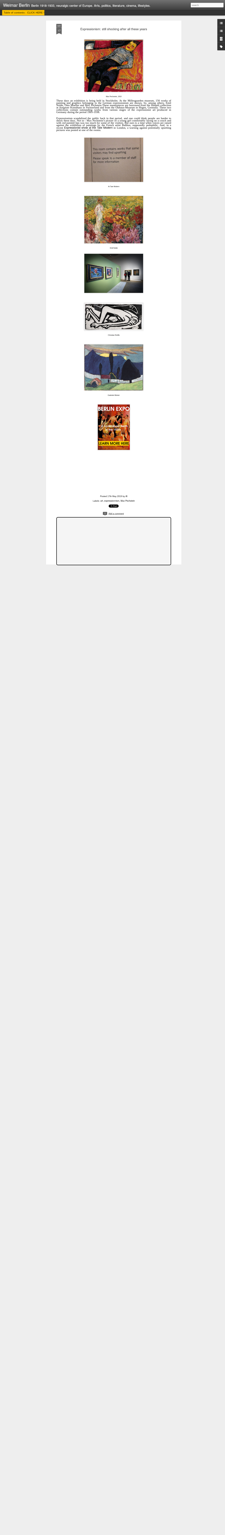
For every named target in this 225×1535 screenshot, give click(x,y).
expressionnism (111, 500)
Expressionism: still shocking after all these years (113, 29)
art (101, 500)
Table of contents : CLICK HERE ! (24, 12)
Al (126, 496)
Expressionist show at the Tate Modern (88, 127)
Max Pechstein (128, 500)
